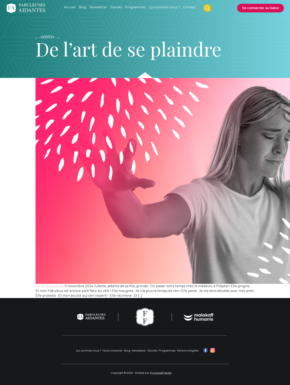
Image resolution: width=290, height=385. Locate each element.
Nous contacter (113, 350)
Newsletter (139, 350)
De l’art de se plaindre (50, 286)
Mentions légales (187, 350)
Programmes (167, 350)
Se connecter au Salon (260, 8)
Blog (127, 350)
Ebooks (152, 350)
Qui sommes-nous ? (88, 350)
